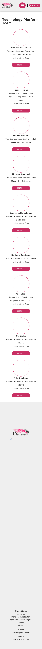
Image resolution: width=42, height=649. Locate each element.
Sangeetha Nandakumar (21, 213)
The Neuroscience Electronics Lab (20, 139)
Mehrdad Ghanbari (21, 174)
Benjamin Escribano (21, 255)
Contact (21, 623)
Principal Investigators (21, 617)
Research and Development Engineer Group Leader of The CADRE (21, 96)
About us (21, 614)
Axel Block (21, 294)
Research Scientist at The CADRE (21, 259)
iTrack (21, 626)
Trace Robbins (21, 90)
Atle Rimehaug (21, 378)
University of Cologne (21, 142)
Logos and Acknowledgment (21, 620)
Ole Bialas (21, 336)
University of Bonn (21, 58)
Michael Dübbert (21, 135)
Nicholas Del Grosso (21, 48)
